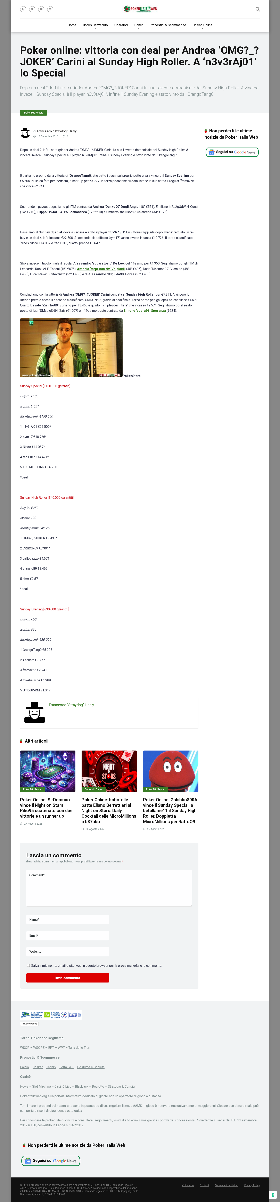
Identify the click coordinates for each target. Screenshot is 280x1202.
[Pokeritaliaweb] (140, 9)
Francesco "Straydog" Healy (57, 131)
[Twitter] (32, 9)
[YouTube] (41, 9)
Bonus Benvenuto (95, 25)
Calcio (24, 1067)
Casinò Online (202, 25)
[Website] (50, 9)
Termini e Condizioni (226, 1185)
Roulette (98, 1086)
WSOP (25, 1048)
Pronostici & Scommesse (167, 25)
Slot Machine (41, 1086)
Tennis (51, 1067)
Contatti (204, 1185)
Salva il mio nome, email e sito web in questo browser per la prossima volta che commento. (96, 966)
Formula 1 (66, 1067)
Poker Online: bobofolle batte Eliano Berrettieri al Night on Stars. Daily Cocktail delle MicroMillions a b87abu (109, 810)
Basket (38, 1067)
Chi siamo (188, 1185)
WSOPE (38, 1048)
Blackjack (81, 1086)
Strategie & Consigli (122, 1086)
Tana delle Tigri (79, 1048)
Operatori (121, 25)
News (24, 1086)
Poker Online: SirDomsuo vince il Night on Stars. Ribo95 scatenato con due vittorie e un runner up (46, 808)
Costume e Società (91, 1067)
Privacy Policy (29, 1023)
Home (72, 25)
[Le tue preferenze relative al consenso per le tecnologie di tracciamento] (273, 1195)
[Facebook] (23, 9)
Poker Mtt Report (33, 112)
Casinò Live (63, 1086)
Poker (138, 25)
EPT (51, 1048)
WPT (61, 1048)
